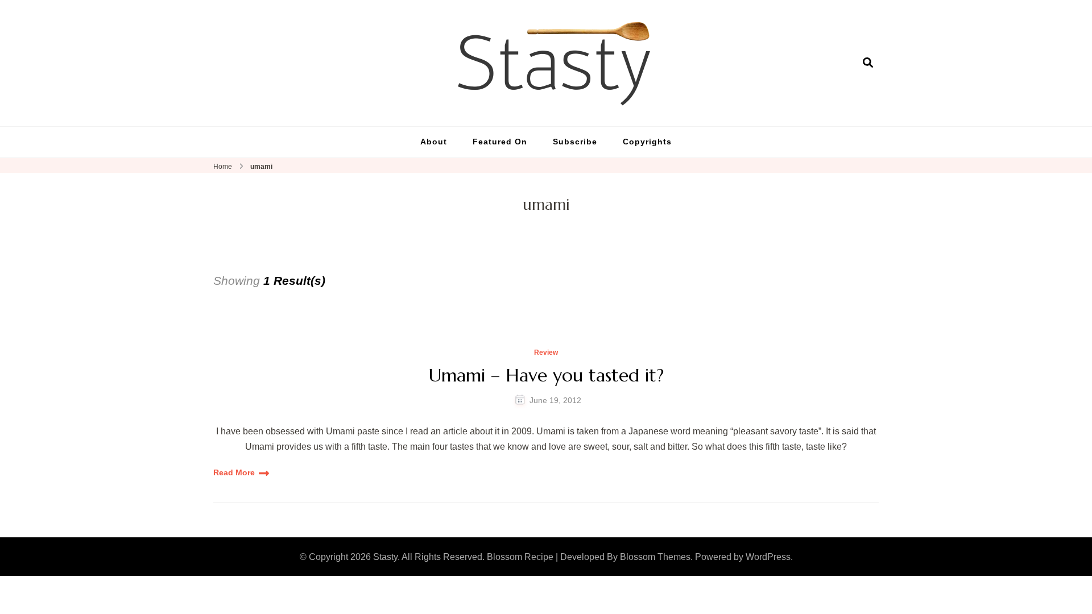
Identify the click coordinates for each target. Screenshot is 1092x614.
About (433, 141)
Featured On (500, 141)
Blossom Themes (655, 557)
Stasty (385, 557)
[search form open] (868, 62)
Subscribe (575, 141)
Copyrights (647, 141)
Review (546, 352)
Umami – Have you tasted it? (546, 375)
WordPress (768, 557)
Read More (234, 472)
